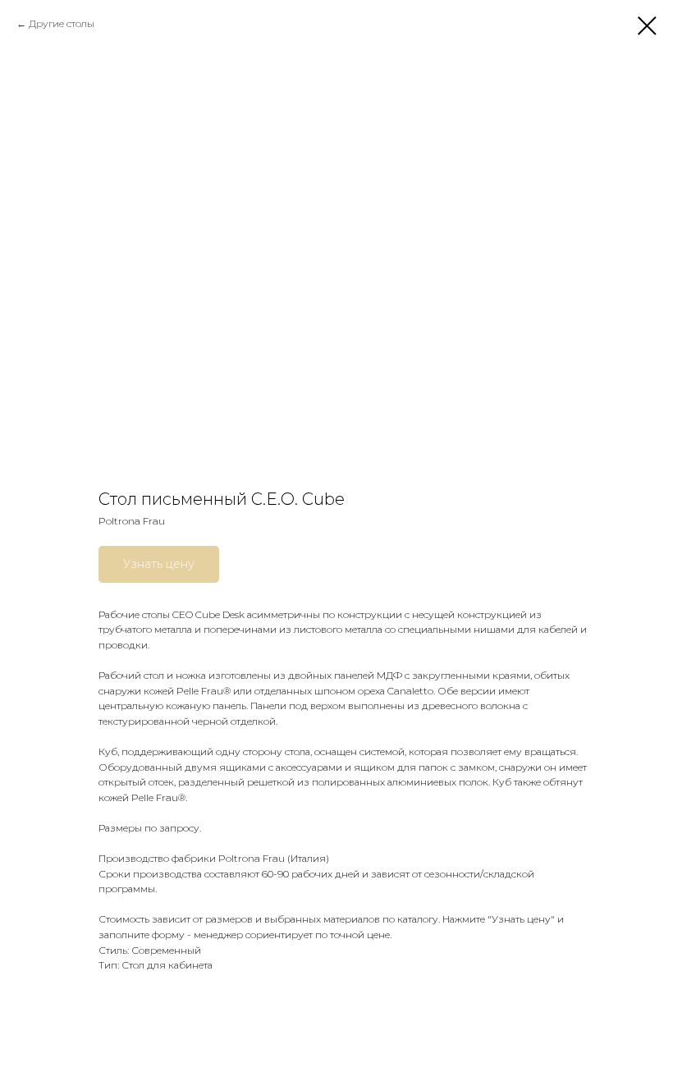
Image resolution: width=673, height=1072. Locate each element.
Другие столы (61, 23)
